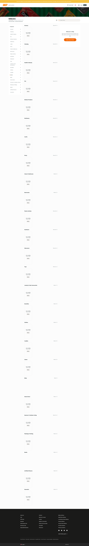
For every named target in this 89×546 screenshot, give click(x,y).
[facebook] (61, 530)
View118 (55, 81)
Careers (40, 519)
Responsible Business (24, 527)
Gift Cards (22, 519)
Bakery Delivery (61, 515)
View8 (55, 378)
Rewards (22, 521)
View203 (55, 229)
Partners (40, 515)
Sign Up (85, 5)
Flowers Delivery (61, 521)
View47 (55, 285)
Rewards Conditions (55, 539)
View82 (55, 173)
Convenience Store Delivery (63, 519)
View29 (55, 340)
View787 (55, 25)
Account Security (43, 539)
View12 (55, 452)
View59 (55, 359)
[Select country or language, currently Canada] (75, 5)
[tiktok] (67, 530)
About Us (22, 515)
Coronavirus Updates (49, 539)
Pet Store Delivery (61, 525)
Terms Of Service (22, 539)
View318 (55, 62)
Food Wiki (41, 525)
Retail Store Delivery (62, 517)
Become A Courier (42, 517)
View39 (55, 303)
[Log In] (79, 5)
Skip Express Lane (23, 523)
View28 (55, 470)
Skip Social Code (32, 539)
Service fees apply (12, 21)
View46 (55, 433)
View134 (55, 415)
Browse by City (23, 525)
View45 (55, 489)
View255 (55, 118)
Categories (12, 26)
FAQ (21, 517)
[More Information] (56, 20)
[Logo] (5, 5)
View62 (55, 192)
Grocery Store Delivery (62, 523)
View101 (55, 248)
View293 (55, 44)
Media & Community (43, 521)
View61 (55, 322)
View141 (55, 266)
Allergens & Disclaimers (19, 21)
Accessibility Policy (37, 539)
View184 (55, 211)
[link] (15, 29)
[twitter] (59, 530)
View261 (55, 99)
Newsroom (41, 527)
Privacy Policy (27, 539)
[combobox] (70, 20)
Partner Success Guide (43, 523)
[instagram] (64, 530)
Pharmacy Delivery (61, 527)
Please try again (28, 33)
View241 (55, 136)
